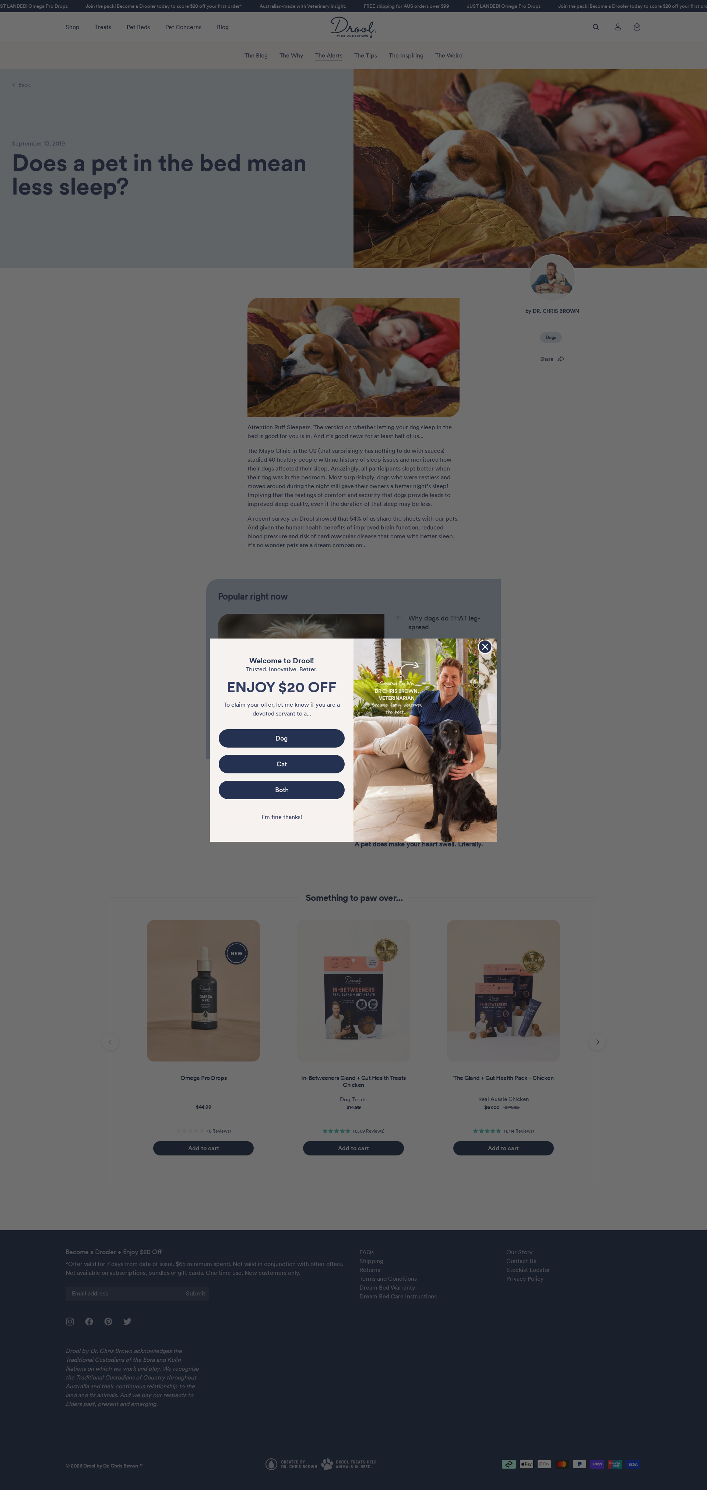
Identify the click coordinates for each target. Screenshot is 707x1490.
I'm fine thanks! (281, 817)
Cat (282, 764)
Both (282, 790)
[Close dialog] (485, 646)
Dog (281, 738)
